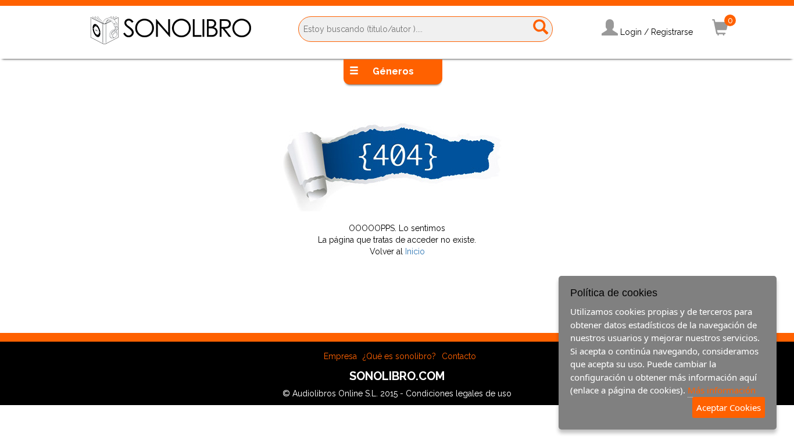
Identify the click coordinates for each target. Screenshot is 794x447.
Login (631, 32)
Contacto (459, 356)
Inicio (415, 251)
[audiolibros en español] (170, 29)
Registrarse (672, 32)
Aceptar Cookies (728, 407)
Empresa (340, 356)
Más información (722, 390)
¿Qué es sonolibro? (399, 356)
